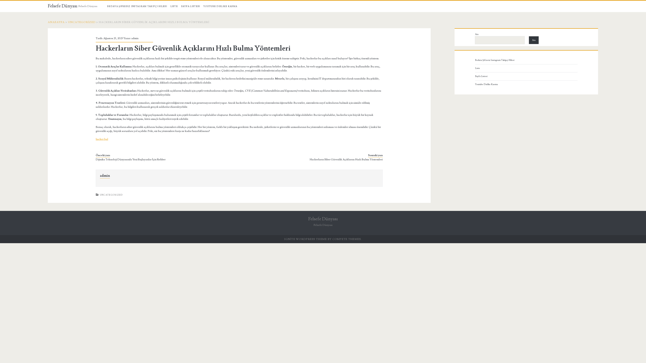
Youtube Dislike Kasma (220, 6)
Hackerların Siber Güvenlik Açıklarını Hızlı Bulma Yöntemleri (346, 159)
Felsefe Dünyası (62, 6)
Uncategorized (82, 22)
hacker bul (102, 139)
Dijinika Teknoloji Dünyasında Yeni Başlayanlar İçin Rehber (131, 159)
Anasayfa (56, 22)
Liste (174, 6)
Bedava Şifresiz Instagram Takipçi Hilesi (137, 6)
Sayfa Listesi (190, 6)
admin (134, 38)
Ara (476, 34)
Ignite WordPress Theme (305, 239)
